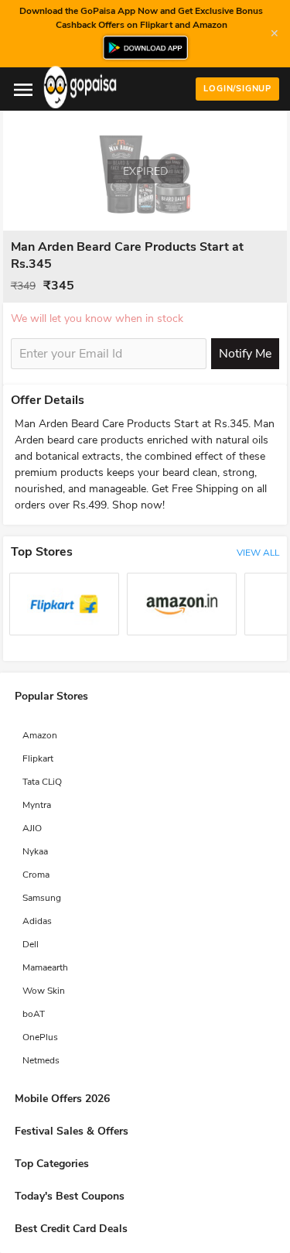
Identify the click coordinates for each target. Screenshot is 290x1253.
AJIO (32, 828)
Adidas (37, 921)
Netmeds (41, 1060)
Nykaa (35, 851)
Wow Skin (43, 990)
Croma (35, 874)
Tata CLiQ (42, 781)
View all (258, 552)
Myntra (36, 805)
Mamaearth (45, 967)
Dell (30, 944)
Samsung (41, 898)
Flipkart (37, 758)
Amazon (39, 735)
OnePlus (40, 1037)
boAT (33, 1014)
